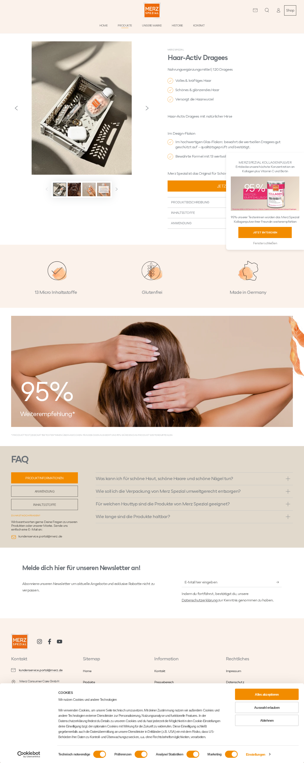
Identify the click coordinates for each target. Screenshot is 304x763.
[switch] (141, 754)
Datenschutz (235, 682)
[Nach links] (47, 189)
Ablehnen (267, 720)
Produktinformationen (44, 478)
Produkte (89, 682)
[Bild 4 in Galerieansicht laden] (103, 189)
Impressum (233, 671)
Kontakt (159, 671)
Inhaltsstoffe (44, 505)
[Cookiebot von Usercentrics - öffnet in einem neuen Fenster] (28, 754)
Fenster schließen (265, 243)
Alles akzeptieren (267, 694)
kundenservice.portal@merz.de (41, 670)
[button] (267, 10)
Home (87, 671)
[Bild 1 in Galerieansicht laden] (59, 189)
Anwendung (44, 491)
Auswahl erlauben (267, 707)
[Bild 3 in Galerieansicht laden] (89, 189)
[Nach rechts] (117, 189)
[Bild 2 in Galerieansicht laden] (74, 189)
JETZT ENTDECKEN (265, 232)
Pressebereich (164, 682)
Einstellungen (255, 754)
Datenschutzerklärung (199, 600)
